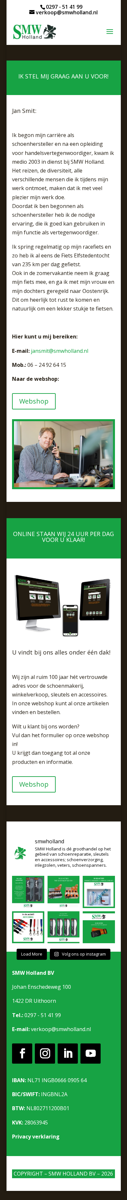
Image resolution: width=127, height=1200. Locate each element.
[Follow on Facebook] (22, 1053)
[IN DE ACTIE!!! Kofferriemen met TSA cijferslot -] (99, 927)
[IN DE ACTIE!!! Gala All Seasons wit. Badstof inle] (64, 927)
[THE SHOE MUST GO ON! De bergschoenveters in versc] (64, 892)
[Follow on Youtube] (90, 1053)
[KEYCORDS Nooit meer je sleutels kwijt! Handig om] (28, 927)
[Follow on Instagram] (45, 1053)
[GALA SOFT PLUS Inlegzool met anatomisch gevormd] (28, 892)
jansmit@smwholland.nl (59, 350)
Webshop (34, 401)
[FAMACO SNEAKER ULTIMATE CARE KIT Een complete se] (99, 892)
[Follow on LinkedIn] (68, 1053)
